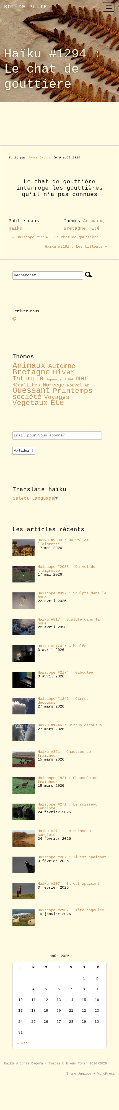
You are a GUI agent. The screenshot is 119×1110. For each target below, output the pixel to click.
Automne (61, 366)
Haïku (15, 228)
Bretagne (75, 228)
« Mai (22, 1043)
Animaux (92, 221)
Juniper (85, 1074)
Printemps (73, 391)
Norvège (53, 385)
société (27, 397)
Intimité (27, 378)
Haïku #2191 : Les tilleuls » (76, 246)
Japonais (54, 379)
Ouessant (31, 390)
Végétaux (30, 403)
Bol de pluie (25, 7)
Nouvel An (78, 385)
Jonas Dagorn (39, 157)
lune (68, 379)
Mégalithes (26, 385)
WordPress (106, 1074)
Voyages (56, 397)
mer (82, 378)
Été (95, 228)
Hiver (64, 373)
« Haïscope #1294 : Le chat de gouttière (55, 237)
